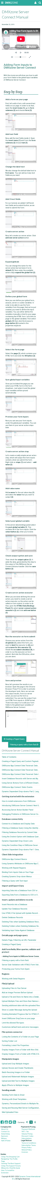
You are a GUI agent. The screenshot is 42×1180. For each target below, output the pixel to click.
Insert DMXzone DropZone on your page (18, 1018)
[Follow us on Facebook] (2, 1122)
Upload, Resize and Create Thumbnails (17, 1068)
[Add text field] (21, 162)
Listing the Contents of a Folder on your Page (20, 1037)
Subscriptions (27, 1138)
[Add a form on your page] (21, 130)
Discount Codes (27, 1136)
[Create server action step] (21, 484)
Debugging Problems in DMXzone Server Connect (21, 814)
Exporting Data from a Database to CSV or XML (21, 895)
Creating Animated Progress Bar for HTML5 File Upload (21, 1014)
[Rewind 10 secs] (16, 52)
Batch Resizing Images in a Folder (16, 1072)
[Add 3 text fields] (21, 227)
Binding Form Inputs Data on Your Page (18, 872)
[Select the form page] (21, 375)
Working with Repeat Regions (14, 868)
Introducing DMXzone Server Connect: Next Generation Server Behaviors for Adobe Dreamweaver (21, 805)
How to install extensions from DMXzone (19, 801)
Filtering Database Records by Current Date (19, 832)
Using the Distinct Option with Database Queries (21, 837)
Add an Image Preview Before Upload (17, 992)
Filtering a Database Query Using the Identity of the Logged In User (21, 828)
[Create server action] (21, 258)
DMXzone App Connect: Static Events (17, 787)
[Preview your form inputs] (21, 447)
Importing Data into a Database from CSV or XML (21, 890)
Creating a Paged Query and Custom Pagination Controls (21, 761)
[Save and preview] (21, 727)
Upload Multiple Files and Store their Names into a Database (21, 1001)
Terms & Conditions (29, 1143)
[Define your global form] (21, 345)
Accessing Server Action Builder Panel (17, 810)
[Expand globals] (21, 292)
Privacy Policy (27, 1147)
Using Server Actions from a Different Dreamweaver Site (21, 783)
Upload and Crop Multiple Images (15, 1064)
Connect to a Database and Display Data (18, 824)
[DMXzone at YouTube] (6, 1122)
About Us (4, 1129)
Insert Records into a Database (14, 904)
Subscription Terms (29, 1145)
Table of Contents (9, 757)
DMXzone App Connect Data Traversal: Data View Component (21, 766)
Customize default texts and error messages (20, 1027)
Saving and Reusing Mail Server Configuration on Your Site (21, 1108)
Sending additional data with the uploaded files (21, 1005)
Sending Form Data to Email (13, 1095)
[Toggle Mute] (12, 57)
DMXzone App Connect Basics (14, 859)
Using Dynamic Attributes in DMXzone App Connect (21, 863)
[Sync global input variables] (21, 412)
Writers (4, 1138)
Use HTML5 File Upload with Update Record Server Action (21, 913)
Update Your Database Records (14, 909)
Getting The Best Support (11, 1163)
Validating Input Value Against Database (18, 930)
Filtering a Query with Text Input (15, 881)
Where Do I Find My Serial (10, 1168)
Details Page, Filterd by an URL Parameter (19, 940)
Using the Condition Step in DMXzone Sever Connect (21, 845)
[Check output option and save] (21, 588)
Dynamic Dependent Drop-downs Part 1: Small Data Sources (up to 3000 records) (21, 849)
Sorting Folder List (9, 1041)
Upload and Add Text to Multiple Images (18, 1081)
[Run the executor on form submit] (21, 676)
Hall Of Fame (5, 1141)
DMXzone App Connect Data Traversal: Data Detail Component (21, 770)
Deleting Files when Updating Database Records (21, 922)
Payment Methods (28, 1129)
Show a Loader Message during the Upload (19, 1010)
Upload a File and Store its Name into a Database (21, 997)
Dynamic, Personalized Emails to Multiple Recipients (21, 1103)
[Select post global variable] (21, 551)
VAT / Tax (25, 1131)
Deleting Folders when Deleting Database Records (21, 926)
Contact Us (5, 1131)
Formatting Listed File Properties (15, 1045)
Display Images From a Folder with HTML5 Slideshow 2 (21, 1054)
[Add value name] (21, 517)
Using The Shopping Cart (10, 1157)
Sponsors (4, 1136)
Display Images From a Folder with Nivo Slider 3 (21, 1050)
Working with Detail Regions (13, 979)
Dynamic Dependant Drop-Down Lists (17, 841)
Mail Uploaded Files (10, 1112)
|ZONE (7, 2)
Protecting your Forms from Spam (16, 969)
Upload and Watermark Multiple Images (18, 1077)
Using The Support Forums (11, 1166)
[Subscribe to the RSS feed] (14, 1122)
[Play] (21, 52)
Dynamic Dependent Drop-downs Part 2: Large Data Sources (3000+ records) (21, 791)
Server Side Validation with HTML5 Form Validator (21, 965)
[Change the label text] (21, 195)
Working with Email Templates (14, 1099)
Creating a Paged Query (15, 739)
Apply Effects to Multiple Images (15, 1085)
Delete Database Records (12, 917)
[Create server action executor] (21, 632)
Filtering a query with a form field (23, 745)
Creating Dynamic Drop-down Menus (17, 876)
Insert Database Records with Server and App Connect (21, 778)
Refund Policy (27, 1150)
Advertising (5, 1134)
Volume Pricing (27, 1134)
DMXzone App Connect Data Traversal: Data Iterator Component (21, 774)
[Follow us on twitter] (10, 1122)
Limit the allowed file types (13, 1023)
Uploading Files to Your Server (14, 988)
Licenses (25, 1152)
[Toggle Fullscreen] (30, 57)
